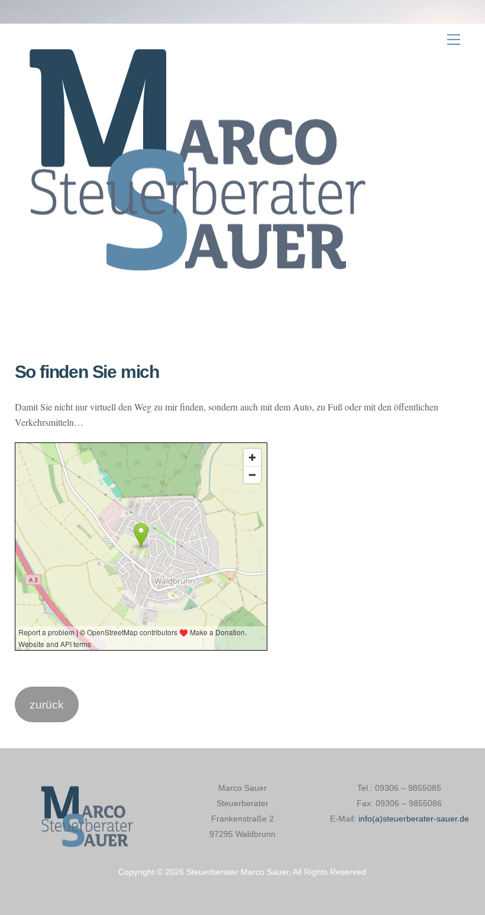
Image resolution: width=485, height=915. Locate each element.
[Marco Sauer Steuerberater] (192, 284)
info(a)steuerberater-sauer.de (413, 818)
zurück (47, 704)
